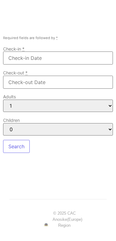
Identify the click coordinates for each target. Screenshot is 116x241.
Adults (9, 97)
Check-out (15, 73)
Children (11, 120)
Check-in (13, 49)
